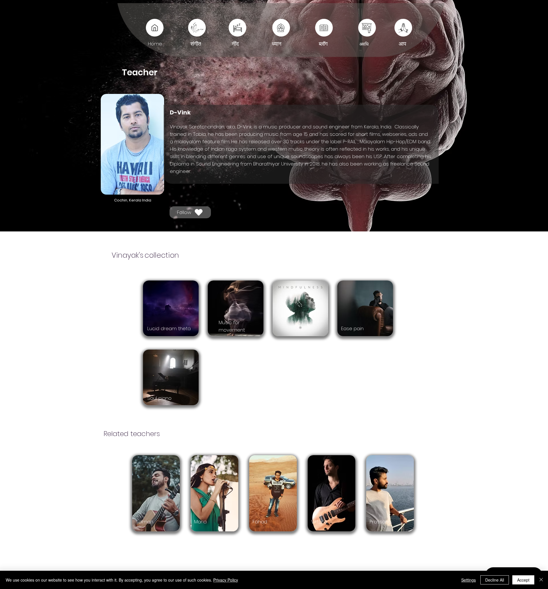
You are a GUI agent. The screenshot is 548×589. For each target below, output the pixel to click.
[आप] (367, 28)
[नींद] (324, 28)
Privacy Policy (225, 580)
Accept (523, 580)
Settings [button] (468, 580)
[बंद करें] (541, 579)
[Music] (155, 28)
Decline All (494, 580)
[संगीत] (197, 28)
